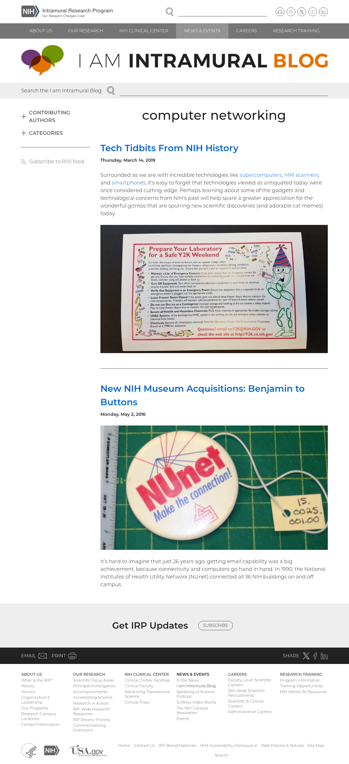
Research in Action (91, 703)
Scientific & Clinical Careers (246, 703)
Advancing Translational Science (147, 694)
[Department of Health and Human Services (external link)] (29, 750)
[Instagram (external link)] (291, 11)
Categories (46, 133)
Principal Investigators (94, 685)
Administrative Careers (250, 711)
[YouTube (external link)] (312, 11)
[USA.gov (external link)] (87, 750)
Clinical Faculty (139, 685)
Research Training (296, 30)
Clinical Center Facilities (147, 680)
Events (183, 718)
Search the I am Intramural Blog (61, 91)
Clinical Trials (137, 702)
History (27, 685)
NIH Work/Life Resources (303, 691)
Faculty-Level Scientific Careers (250, 682)
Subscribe (215, 625)
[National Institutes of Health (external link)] (52, 750)
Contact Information (40, 724)
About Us (40, 30)
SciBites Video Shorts (196, 702)
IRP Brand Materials (177, 745)
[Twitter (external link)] (301, 11)
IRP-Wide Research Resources (91, 711)
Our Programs (34, 708)
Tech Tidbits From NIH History (169, 148)
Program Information (300, 680)
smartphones (129, 183)
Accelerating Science (92, 697)
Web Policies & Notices (282, 745)
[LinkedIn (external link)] (323, 11)
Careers (246, 30)
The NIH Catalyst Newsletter (192, 710)
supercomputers (261, 175)
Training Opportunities (301, 685)
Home (124, 745)
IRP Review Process (91, 719)
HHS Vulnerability (228, 745)
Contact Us (144, 745)
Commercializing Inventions (89, 728)
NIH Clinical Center (143, 30)
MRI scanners (301, 175)
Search (221, 755)
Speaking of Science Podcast (196, 694)
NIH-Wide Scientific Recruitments (246, 693)
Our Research (85, 30)
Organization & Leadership (35, 700)
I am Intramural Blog (196, 685)
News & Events (202, 30)
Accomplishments (90, 691)
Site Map (316, 745)
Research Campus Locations (38, 716)
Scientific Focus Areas (93, 680)
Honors (28, 691)
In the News (188, 680)
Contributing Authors (49, 116)
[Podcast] (280, 11)
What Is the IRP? (37, 680)
